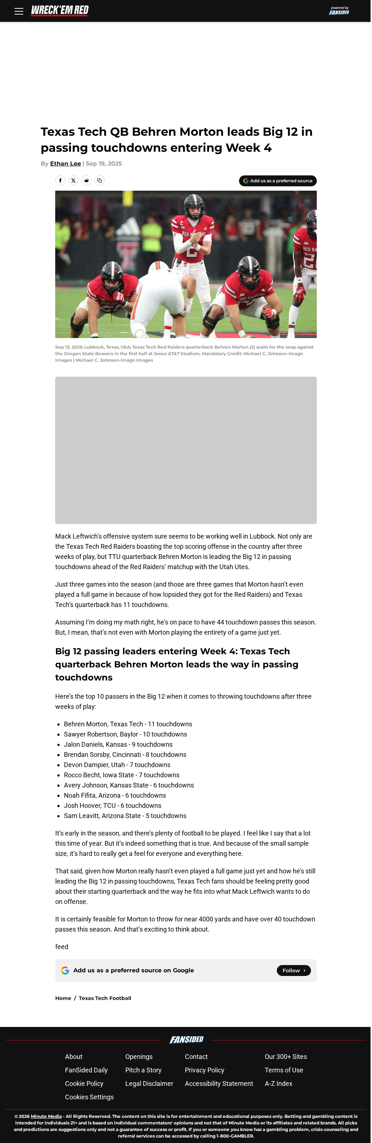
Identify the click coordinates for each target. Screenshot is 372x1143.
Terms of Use (284, 1070)
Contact (196, 1056)
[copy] (99, 180)
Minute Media (46, 1116)
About (73, 1056)
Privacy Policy (205, 1070)
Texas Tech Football (105, 998)
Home (63, 998)
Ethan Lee (65, 163)
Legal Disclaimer (149, 1083)
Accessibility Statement (219, 1083)
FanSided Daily (86, 1070)
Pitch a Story (143, 1070)
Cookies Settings (89, 1097)
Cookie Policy (84, 1083)
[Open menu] (19, 11)
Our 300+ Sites (286, 1056)
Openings (139, 1056)
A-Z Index (278, 1083)
